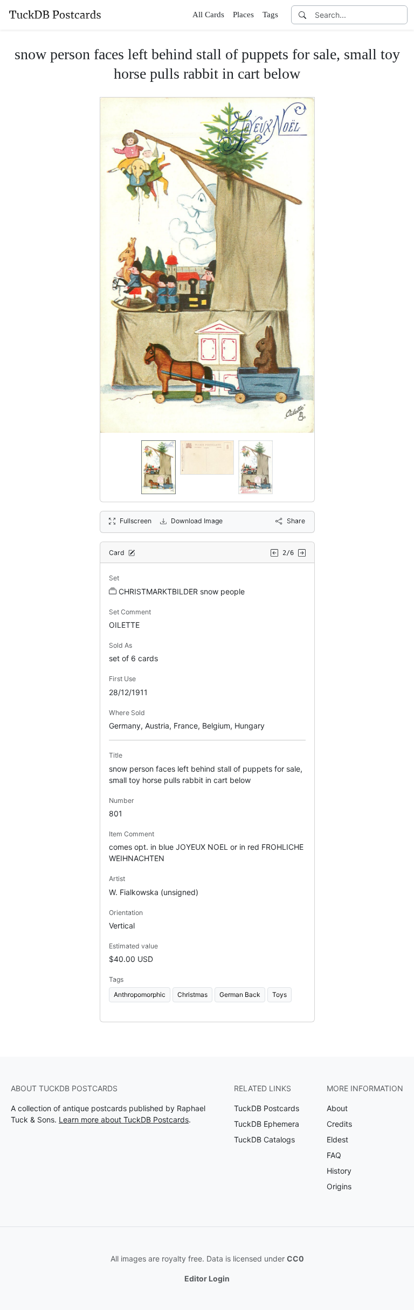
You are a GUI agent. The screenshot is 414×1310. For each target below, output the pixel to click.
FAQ (334, 1155)
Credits (339, 1123)
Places (243, 14)
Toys (279, 994)
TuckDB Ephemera (266, 1123)
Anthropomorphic (139, 994)
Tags (270, 14)
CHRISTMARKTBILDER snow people (182, 591)
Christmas (192, 994)
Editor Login (207, 1278)
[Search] (302, 15)
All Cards (208, 14)
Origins (339, 1186)
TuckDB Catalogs (264, 1139)
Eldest (337, 1139)
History (339, 1170)
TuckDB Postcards (266, 1108)
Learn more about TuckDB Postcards (124, 1119)
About (337, 1108)
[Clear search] (400, 15)
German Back (239, 994)
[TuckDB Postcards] (55, 14)
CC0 (295, 1258)
